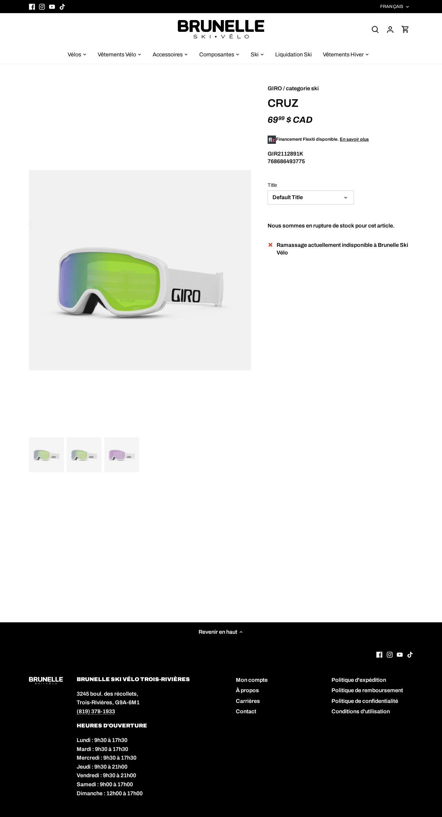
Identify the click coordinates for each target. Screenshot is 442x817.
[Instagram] (42, 6)
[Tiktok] (62, 6)
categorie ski (302, 88)
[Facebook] (32, 6)
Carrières (248, 701)
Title (272, 185)
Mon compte (252, 680)
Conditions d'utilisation (361, 711)
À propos (247, 690)
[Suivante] (240, 224)
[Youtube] (52, 6)
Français (391, 6)
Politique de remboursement (367, 690)
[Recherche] (375, 29)
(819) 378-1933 (96, 711)
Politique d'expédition (359, 680)
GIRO (275, 88)
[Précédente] (39, 224)
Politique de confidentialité (365, 701)
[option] (140, 281)
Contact (246, 711)
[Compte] (390, 29)
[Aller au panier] (405, 29)
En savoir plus (354, 139)
